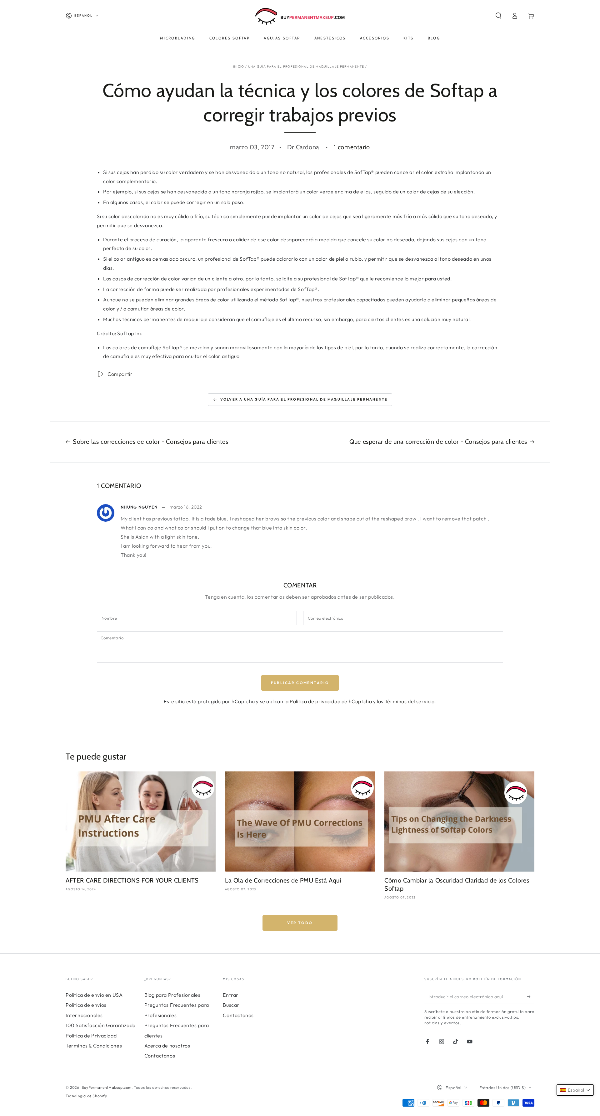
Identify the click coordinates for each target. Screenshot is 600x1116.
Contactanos (159, 1055)
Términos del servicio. (410, 701)
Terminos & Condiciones (94, 1045)
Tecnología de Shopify (86, 1095)
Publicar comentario (300, 682)
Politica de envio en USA (94, 995)
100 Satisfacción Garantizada (101, 1025)
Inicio (238, 66)
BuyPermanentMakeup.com (107, 1087)
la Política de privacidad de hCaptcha (328, 701)
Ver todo (299, 922)
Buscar (231, 1005)
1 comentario (352, 147)
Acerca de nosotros (167, 1045)
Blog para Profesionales (172, 995)
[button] (498, 16)
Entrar (230, 995)
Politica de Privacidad (91, 1035)
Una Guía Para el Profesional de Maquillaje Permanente (306, 66)
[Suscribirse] (530, 997)
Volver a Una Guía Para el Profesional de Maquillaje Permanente (304, 399)
